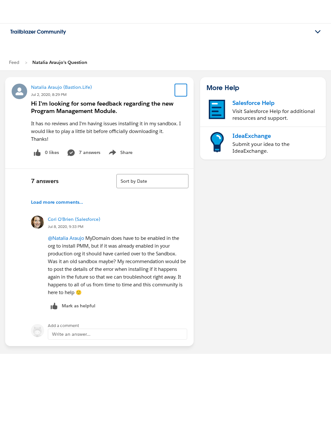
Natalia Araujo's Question (59, 62)
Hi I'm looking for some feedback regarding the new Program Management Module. (102, 107)
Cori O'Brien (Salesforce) (74, 219)
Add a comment (63, 325)
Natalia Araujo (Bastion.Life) (61, 87)
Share (120, 153)
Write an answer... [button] (71, 334)
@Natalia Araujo (66, 238)
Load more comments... (57, 202)
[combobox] (152, 181)
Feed (14, 62)
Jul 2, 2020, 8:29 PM (49, 94)
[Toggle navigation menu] (317, 32)
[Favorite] (181, 90)
